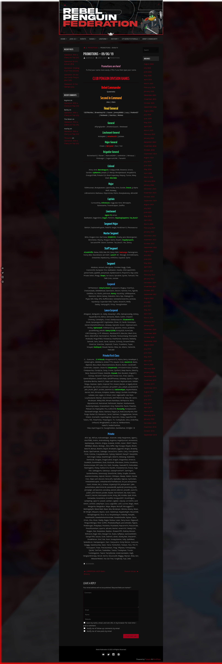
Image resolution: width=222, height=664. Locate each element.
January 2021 (149, 325)
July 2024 (147, 161)
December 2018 (150, 423)
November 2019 (150, 380)
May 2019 (147, 403)
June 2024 (148, 165)
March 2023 (148, 224)
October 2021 (149, 290)
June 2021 (148, 306)
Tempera (148, 659)
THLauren (68, 138)
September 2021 (150, 294)
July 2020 (147, 349)
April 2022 (148, 267)
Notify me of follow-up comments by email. (103, 628)
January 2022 (149, 279)
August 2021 (149, 298)
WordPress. (157, 659)
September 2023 (150, 200)
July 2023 (147, 208)
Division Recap (130, 571)
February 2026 (149, 87)
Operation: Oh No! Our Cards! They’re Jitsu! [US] (71, 77)
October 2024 (149, 150)
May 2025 (147, 122)
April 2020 (148, 361)
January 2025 (149, 138)
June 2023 (148, 212)
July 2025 (147, 115)
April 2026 (148, 79)
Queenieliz (90, 58)
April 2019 (148, 407)
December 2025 (150, 95)
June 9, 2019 (102, 58)
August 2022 (149, 251)
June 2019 (148, 400)
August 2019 (149, 392)
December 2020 (150, 329)
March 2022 (148, 271)
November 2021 (150, 286)
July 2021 (147, 302)
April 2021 (148, 314)
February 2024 (149, 181)
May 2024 (147, 169)
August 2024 (149, 158)
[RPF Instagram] (3, 282)
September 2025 (150, 107)
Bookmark (90, 564)
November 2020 (150, 333)
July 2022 (147, 255)
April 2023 (148, 220)
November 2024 (150, 146)
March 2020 (148, 364)
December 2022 (150, 236)
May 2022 (147, 263)
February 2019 (149, 415)
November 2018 (150, 427)
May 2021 (147, 310)
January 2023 (149, 232)
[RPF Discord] (3, 277)
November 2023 (150, 193)
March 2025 (148, 130)
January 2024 (149, 185)
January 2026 (149, 91)
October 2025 (149, 103)
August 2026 (149, 64)
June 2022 (148, 259)
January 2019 (149, 419)
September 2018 (150, 435)
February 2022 (149, 275)
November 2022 (150, 240)
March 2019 (148, 411)
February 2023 (149, 228)
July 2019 (147, 396)
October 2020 (149, 337)
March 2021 (148, 318)
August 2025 (149, 111)
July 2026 (147, 68)
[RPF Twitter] (3, 273)
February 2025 (149, 134)
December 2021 (150, 282)
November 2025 (150, 99)
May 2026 (147, 75)
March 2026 (148, 83)
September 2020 (150, 341)
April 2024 (148, 173)
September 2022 (150, 247)
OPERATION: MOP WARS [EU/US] (94, 572)
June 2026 (148, 72)
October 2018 (149, 431)
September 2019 (150, 388)
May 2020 (147, 357)
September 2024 (150, 154)
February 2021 (149, 322)
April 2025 (148, 126)
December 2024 (150, 142)
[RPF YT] (3, 268)
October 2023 (149, 197)
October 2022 (149, 243)
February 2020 (149, 368)
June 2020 (148, 353)
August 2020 (149, 345)
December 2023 (150, 189)
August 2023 (149, 204)
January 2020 (149, 372)
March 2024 (148, 177)
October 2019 (149, 384)
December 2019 (150, 376)
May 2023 (147, 216)
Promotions (93, 48)
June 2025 (148, 118)
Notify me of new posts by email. (99, 631)
